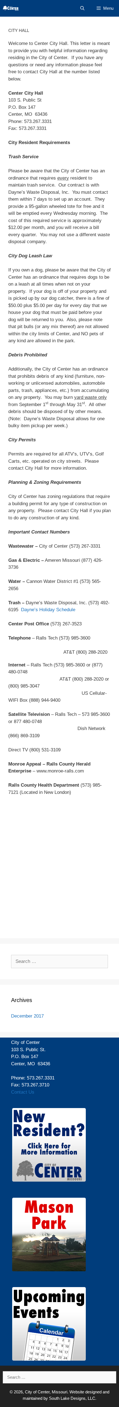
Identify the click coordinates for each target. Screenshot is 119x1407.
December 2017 (27, 1016)
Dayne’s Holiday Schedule (48, 609)
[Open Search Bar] (82, 8)
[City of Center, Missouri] (11, 8)
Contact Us (22, 1092)
